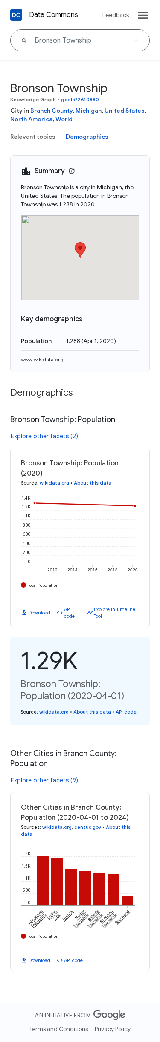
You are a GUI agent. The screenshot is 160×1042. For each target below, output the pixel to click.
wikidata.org (54, 483)
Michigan (89, 110)
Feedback (115, 15)
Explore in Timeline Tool (114, 612)
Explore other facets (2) (44, 436)
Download (39, 613)
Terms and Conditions (58, 1029)
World (64, 119)
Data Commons (53, 15)
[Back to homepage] (16, 15)
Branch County (51, 110)
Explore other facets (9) (44, 780)
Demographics (87, 136)
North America (31, 119)
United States (125, 110)
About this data (92, 483)
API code (69, 612)
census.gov (87, 827)
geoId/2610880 (80, 99)
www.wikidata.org (42, 359)
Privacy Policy (113, 1029)
